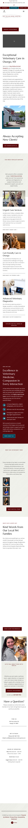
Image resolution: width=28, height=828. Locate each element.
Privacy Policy (13, 817)
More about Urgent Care (9, 229)
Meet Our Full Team (14, 509)
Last (16, 773)
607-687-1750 (14, 0)
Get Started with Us (10, 145)
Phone (5, 782)
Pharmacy (4, 7)
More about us (9, 436)
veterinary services (16, 176)
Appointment (14, 7)
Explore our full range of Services (14, 324)
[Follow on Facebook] (14, 5)
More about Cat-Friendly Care (11, 275)
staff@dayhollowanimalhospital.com (15, 2)
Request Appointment (10, 29)
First (4, 773)
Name (5, 769)
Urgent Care (23, 7)
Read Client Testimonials (12, 628)
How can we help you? (9, 788)
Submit (7, 803)
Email (5, 776)
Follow (15, 822)
